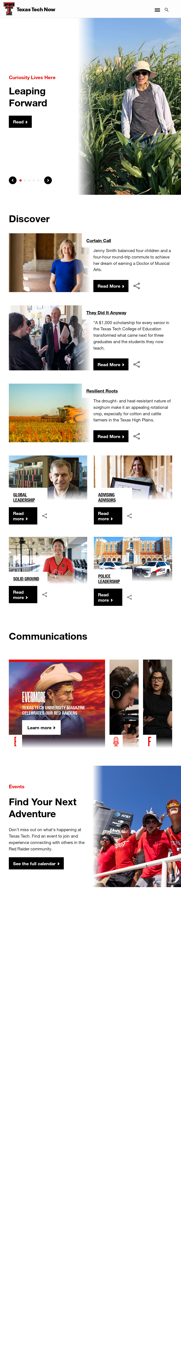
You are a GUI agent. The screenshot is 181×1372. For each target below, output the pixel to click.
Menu (157, 7)
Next (48, 180)
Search (167, 7)
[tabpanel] (90, 106)
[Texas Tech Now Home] (7, 9)
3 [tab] (29, 180)
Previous (13, 180)
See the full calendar (34, 863)
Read (18, 121)
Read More (109, 286)
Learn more (39, 727)
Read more (18, 516)
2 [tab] (25, 180)
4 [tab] (34, 180)
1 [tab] (20, 180)
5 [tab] (38, 180)
